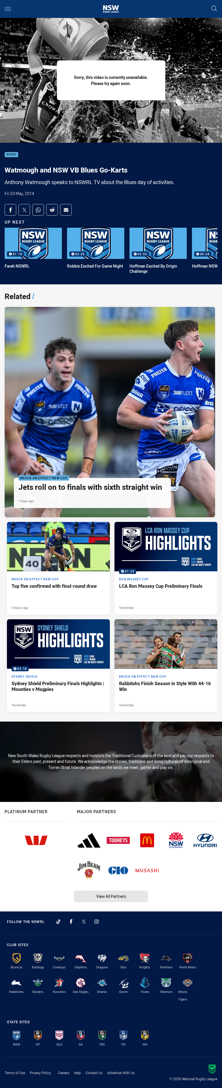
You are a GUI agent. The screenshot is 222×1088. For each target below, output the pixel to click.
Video (11, 155)
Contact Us (94, 1072)
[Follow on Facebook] (71, 921)
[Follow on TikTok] (58, 921)
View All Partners (111, 896)
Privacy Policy (40, 1072)
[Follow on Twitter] (84, 921)
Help (77, 1072)
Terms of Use (15, 1072)
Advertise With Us (121, 1072)
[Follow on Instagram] (96, 921)
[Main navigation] (8, 9)
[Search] (214, 8)
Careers (63, 1072)
